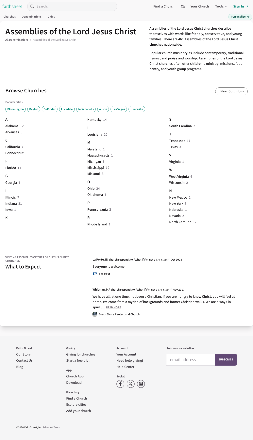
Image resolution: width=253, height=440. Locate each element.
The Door (104, 274)
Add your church (78, 410)
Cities (51, 17)
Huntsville (136, 109)
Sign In (238, 6)
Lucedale (67, 109)
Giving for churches (80, 354)
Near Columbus (232, 91)
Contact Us (24, 360)
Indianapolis (86, 109)
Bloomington (15, 109)
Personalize (240, 17)
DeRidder (50, 109)
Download (74, 382)
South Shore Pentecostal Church (119, 314)
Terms (57, 427)
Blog (19, 366)
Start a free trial (78, 360)
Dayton (33, 109)
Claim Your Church (195, 6)
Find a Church (164, 6)
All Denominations (16, 40)
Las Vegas (118, 109)
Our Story (23, 354)
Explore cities (76, 404)
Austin (103, 109)
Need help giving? (129, 360)
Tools (219, 6)
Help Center (125, 366)
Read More (113, 307)
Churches (10, 17)
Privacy (47, 427)
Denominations (31, 17)
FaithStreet (12, 6)
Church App (75, 376)
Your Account (126, 354)
